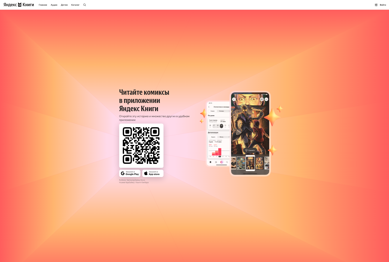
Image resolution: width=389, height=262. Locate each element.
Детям (64, 5)
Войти (383, 5)
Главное (43, 5)
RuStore (122, 180)
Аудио (54, 5)
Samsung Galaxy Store (136, 180)
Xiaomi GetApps (142, 182)
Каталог (75, 5)
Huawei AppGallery (126, 182)
